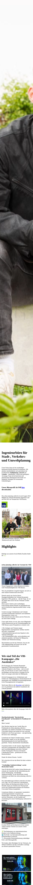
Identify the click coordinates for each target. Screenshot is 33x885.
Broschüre (19, 685)
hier (23, 487)
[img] (16, 221)
